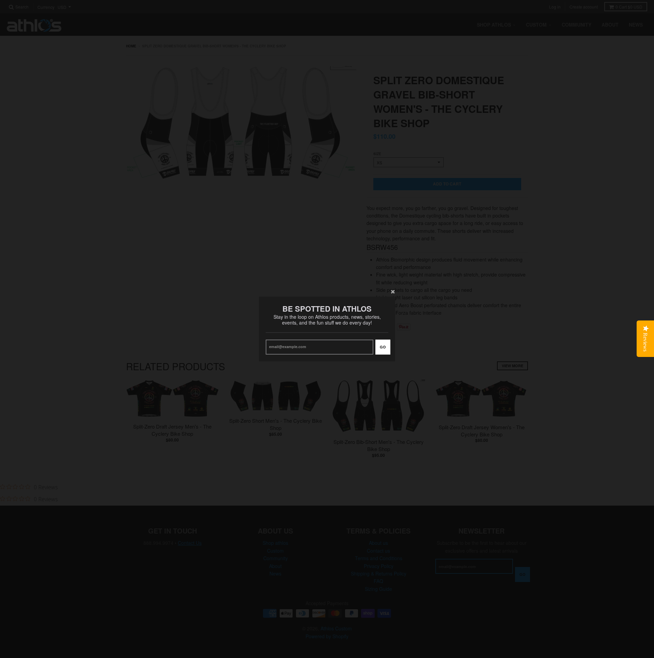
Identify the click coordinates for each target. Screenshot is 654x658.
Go (383, 346)
